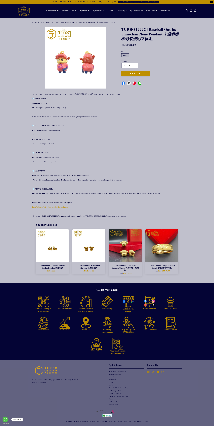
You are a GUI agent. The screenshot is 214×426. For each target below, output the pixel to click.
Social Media (165, 11)
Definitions (103, 421)
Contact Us (112, 382)
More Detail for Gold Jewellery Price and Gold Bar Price (138, 2)
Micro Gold (150, 11)
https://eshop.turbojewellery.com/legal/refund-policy (50, 207)
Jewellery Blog (113, 404)
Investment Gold (68, 11)
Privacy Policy (84, 421)
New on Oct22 (45, 22)
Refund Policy (94, 421)
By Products (97, 11)
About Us (111, 377)
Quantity (124, 61)
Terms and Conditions (72, 421)
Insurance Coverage (115, 393)
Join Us (111, 385)
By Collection (135, 11)
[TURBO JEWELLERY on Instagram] (153, 373)
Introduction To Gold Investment (119, 396)
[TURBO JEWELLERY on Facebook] (148, 373)
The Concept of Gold (115, 391)
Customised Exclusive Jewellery (118, 388)
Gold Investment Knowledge (117, 371)
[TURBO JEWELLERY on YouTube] (157, 373)
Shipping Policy (112, 421)
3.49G (125, 55)
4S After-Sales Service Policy (127, 421)
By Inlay (121, 11)
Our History (112, 379)
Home (34, 22)
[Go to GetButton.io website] (5, 423)
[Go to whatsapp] (5, 419)
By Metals (83, 11)
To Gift (110, 11)
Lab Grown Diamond (115, 402)
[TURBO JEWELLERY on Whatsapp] (162, 373)
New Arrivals (51, 11)
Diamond (111, 399)
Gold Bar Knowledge (115, 374)
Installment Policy (142, 421)
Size (122, 52)
